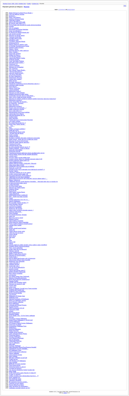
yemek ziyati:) (13, 156)
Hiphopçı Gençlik (14, 251)
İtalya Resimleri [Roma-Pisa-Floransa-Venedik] (22, 347)
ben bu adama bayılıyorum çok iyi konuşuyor (22, 258)
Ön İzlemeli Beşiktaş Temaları (18, 214)
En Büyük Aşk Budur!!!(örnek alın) (19, 32)
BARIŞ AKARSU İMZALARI (17, 272)
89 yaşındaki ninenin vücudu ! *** (18, 202)
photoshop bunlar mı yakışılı (17, 367)
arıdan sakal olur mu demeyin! (18, 249)
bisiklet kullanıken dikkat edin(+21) (19, 160)
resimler (11, 26)
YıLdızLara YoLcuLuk (15, 205)
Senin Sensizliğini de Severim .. (18, 102)
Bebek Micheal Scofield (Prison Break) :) (21, 13)
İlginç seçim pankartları (16, 248)
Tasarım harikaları (14, 65)
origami (11, 311)
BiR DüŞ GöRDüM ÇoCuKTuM (18, 358)
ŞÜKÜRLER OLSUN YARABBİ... (18, 349)
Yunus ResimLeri (14, 193)
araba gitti (12, 230)
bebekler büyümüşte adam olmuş (18, 94)
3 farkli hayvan (13, 359)
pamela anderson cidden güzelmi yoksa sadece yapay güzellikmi (28, 245)
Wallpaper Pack (13, 297)
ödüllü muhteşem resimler (16, 109)
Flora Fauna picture (14, 365)
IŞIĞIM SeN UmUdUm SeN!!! (17, 282)
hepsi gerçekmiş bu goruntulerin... (19, 386)
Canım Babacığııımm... (16, 162)
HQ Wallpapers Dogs (15, 350)
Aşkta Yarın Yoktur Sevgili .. (17, 124)
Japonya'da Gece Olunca (16, 114)
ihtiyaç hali (12, 242)
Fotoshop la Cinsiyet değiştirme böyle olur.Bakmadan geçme (26, 153)
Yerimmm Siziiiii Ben (15, 37)
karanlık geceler (13, 269)
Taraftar (29, 3)
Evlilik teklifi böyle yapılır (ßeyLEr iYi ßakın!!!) (22, 373)
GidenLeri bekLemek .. (15, 211)
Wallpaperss (12, 327)
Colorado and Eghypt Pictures (18, 305)
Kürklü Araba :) (13, 257)
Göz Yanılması (13, 68)
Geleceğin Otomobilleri (15, 150)
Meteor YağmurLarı (14, 180)
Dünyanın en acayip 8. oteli (17, 284)
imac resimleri (13, 362)
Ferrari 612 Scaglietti (15, 324)
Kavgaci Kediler (13, 281)
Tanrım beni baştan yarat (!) (17, 270)
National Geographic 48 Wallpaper (19, 299)
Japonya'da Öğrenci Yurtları (17, 58)
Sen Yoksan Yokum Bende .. (17, 70)
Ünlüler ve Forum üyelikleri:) (17, 129)
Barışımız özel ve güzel (16, 217)
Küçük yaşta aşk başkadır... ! (17, 108)
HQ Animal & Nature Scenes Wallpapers (21, 323)
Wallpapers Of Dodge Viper (17, 296)
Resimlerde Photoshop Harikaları (18, 29)
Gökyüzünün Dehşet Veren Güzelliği (19, 260)
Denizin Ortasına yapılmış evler (18, 44)
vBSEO (65, 392)
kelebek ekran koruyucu (16, 332)
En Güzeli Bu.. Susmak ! (16, 103)
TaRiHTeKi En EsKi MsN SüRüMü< (19, 177)
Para (10, 240)
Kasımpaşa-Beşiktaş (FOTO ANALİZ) (20, 175)
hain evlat (12, 237)
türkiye (11, 243)
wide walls (12, 344)
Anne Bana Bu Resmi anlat (17, 132)
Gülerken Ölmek (14, 189)
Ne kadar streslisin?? (15, 82)
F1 (10, 239)
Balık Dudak (12, 371)
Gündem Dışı (35, 3)
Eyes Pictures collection (16, 302)
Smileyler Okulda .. (14, 59)
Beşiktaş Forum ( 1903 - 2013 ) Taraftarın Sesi (14, 3)
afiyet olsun (12, 236)
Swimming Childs (14, 309)
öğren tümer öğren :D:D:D (16, 165)
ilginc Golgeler (13, 356)
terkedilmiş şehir (14, 40)
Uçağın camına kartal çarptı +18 (18, 174)
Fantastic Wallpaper (15, 345)
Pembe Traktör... (14, 171)
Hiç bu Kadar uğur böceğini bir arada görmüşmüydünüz (25, 25)
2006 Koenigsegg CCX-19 (16, 308)
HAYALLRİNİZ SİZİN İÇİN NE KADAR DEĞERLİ (23, 154)
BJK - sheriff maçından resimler (18, 196)
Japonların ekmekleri (15, 380)
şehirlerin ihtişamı (14, 264)
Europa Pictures (13, 306)
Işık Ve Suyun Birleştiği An (17, 267)
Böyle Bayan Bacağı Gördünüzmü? (19, 279)
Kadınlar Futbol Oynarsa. (16, 47)
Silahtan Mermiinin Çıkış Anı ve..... (19, 199)
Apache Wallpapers (14, 201)
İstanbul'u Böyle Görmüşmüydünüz (19, 246)
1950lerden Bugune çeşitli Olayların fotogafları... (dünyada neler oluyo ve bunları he (33, 181)
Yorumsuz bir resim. (15, 144)
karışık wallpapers (14, 342)
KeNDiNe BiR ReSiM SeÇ (16, 290)
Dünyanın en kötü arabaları (17, 92)
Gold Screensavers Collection (17, 352)
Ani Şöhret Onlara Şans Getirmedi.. (19, 276)
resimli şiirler (12, 285)
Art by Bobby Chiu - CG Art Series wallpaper (22, 315)
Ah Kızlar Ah (12, 190)
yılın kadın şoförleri (14, 121)
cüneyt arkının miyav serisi (17, 231)
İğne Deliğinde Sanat (15, 379)
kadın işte (12, 216)
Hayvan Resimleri (14, 339)
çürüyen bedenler (14, 89)
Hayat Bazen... (13, 86)
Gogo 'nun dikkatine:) (15, 31)
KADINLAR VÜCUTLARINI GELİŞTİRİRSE (21, 166)
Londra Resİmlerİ (14, 184)
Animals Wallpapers (15, 336)
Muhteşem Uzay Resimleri (16, 261)
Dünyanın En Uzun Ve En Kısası (18, 141)
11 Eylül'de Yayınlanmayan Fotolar (19, 46)
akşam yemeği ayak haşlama (17, 228)
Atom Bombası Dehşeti (16, 204)
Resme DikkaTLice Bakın (16, 385)
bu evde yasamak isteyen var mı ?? (19, 147)
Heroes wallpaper (14, 353)
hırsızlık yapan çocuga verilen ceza (19, 157)
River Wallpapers (14, 303)
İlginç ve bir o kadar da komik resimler (20, 97)
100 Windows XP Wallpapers (17, 361)
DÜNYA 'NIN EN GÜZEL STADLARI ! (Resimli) (22, 163)
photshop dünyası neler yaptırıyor (19, 50)
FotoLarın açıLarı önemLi (16, 383)
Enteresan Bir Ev (14, 43)
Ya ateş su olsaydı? (15, 374)
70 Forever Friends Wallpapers (18, 318)
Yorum (11, 198)
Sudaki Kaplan (13, 117)
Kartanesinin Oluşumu (15, 77)
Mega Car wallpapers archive (17, 300)
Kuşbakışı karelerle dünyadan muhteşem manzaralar (24, 138)
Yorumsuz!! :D (13, 64)
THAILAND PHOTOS (15, 341)
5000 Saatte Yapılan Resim (17, 192)
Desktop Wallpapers (15, 329)
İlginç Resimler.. (13, 118)
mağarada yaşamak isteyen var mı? (19, 388)
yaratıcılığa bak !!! (14, 263)
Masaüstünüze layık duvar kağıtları (19, 112)
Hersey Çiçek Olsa (14, 88)
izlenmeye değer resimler (16, 85)
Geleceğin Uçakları (14, 20)
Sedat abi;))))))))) (14, 130)
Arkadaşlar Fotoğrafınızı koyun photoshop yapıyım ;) (24, 83)
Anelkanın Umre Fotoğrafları (17, 291)
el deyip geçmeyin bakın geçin (18, 183)
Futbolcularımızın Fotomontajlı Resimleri (21, 120)
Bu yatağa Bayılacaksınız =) (17, 123)
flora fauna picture (14, 312)
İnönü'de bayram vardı (15, 145)
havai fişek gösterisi (15, 53)
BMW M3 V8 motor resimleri (17, 364)
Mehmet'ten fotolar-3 (15, 91)
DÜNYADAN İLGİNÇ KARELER (18, 195)
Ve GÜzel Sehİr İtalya (15, 186)
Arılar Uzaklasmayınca (15, 252)
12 (70, 9)
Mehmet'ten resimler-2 (15, 100)
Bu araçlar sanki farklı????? (17, 23)
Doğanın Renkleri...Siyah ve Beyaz (19, 148)
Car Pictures (12, 294)
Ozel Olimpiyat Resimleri (16, 338)
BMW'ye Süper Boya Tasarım (17, 254)
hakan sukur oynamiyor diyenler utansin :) (21, 210)
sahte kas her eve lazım (16, 233)
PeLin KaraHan (13, 213)
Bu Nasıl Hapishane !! (15, 76)
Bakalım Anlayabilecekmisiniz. (18, 278)
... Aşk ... (12, 126)
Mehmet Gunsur (13, 219)
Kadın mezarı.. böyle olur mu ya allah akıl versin (23, 139)
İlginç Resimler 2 (14, 105)
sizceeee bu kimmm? (15, 368)
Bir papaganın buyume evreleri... (18, 382)
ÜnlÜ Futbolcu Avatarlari (16, 220)
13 (72, 9)
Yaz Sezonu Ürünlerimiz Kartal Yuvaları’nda (21, 370)
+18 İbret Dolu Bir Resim (16, 133)
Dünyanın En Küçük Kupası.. (17, 255)
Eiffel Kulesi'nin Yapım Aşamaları (18, 222)
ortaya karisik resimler (15, 355)
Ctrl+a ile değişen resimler (16, 14)
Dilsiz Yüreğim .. (14, 52)
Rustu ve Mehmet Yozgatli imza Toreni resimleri (23, 288)
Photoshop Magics (14, 335)
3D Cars (11, 317)
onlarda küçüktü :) (14, 136)
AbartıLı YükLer (13, 49)
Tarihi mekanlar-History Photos (18, 333)
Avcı (10, 127)
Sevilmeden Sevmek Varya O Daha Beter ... (22, 95)
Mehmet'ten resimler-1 (15, 106)
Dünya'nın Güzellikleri (15, 207)
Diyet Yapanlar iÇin (14, 377)
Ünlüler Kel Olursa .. (15, 55)
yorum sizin (12, 287)
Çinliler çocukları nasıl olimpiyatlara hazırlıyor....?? (23, 376)
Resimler (26, 7)
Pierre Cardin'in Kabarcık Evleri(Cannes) (20, 224)
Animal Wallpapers (14, 321)
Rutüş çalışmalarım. (15, 17)
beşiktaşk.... (12, 16)
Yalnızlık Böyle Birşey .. (16, 71)
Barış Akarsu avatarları (15, 273)
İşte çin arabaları (14, 28)
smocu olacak (13, 234)
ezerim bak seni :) (14, 266)
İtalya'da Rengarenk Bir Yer (17, 115)
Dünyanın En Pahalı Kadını (17, 187)
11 (69, 9)
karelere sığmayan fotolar (16, 19)
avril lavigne (12, 275)
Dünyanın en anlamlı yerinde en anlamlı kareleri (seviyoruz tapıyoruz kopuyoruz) (32, 99)
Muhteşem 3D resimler (15, 208)
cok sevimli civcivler (15, 34)
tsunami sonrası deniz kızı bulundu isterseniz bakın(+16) (25, 159)
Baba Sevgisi (13, 80)
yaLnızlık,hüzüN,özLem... (16, 73)
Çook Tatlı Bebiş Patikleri (16, 61)
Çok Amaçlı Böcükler (15, 74)
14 (73, 9)
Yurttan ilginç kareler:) (15, 79)
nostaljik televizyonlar (15, 38)
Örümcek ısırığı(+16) (15, 168)
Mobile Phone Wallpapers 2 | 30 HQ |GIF (21, 320)
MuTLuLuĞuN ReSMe (15, 293)
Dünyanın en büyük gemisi (17, 35)
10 (68, 9)
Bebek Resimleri (14, 330)
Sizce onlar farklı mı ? (15, 111)
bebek (11, 227)
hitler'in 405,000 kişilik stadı (17, 22)
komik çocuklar (13, 135)
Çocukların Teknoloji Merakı (17, 41)
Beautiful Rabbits (14, 314)
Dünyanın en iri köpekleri (16, 67)
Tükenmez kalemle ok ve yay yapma (20, 172)
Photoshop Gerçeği (14, 151)
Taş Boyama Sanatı (15, 56)
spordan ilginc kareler (15, 225)
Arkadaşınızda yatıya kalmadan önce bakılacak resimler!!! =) (27, 169)
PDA (125, 5)
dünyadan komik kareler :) (16, 62)
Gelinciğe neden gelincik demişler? (19, 142)
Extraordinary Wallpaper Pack (17, 326)
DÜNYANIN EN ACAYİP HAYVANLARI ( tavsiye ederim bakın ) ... (28, 178)
